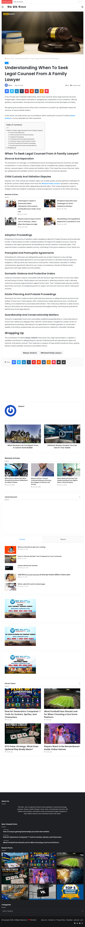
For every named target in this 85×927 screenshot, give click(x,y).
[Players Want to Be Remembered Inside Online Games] (62, 733)
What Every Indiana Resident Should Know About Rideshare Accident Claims (16, 480)
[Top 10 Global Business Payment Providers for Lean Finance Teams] (70, 876)
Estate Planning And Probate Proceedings (23, 143)
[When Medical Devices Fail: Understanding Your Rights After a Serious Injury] (68, 469)
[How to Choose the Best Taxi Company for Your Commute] (10, 559)
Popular (22, 539)
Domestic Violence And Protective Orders (23, 141)
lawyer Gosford (30, 353)
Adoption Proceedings (17, 137)
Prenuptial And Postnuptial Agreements (22, 139)
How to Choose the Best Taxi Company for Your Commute (40, 556)
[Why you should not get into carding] (10, 550)
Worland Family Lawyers (52, 353)
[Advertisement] (42, 384)
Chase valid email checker (28, 566)
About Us (44, 920)
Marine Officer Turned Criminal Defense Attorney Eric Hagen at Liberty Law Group (41, 481)
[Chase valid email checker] (10, 568)
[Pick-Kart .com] (16, 6)
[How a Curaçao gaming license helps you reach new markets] (15, 860)
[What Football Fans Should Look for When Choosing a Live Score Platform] (62, 698)
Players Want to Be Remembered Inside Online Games (61, 748)
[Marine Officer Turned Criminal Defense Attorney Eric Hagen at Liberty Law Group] (42, 469)
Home (8, 58)
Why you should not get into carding (31, 547)
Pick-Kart (33, 920)
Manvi (10, 85)
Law (12, 58)
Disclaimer (69, 920)
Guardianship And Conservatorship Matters (23, 145)
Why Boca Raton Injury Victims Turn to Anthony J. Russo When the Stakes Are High (29, 221)
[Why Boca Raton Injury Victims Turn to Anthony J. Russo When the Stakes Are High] (10, 221)
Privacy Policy (60, 920)
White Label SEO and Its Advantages (31, 584)
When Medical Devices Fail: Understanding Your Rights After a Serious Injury (67, 480)
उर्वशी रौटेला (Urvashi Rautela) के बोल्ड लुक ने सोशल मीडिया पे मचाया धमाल (44, 575)
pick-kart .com (78, 920)
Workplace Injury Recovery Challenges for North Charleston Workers (67, 203)
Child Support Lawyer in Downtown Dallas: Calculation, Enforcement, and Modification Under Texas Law (29, 206)
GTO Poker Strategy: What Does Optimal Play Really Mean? (21, 748)
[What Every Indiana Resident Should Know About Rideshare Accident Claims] (16, 469)
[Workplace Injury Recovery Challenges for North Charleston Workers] (49, 203)
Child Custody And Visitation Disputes (21, 135)
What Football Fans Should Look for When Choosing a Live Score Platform (61, 714)
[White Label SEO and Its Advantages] (10, 587)
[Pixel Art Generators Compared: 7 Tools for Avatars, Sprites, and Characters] (23, 698)
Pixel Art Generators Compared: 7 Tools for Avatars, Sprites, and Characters (38, 2)
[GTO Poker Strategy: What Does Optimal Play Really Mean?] (23, 733)
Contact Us (51, 920)
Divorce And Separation (17, 132)
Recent (63, 539)
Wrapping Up (11, 148)
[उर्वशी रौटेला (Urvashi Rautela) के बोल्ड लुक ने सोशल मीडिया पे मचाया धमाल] (10, 578)
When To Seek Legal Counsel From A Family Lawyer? (25, 130)
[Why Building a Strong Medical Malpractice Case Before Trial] (49, 221)
